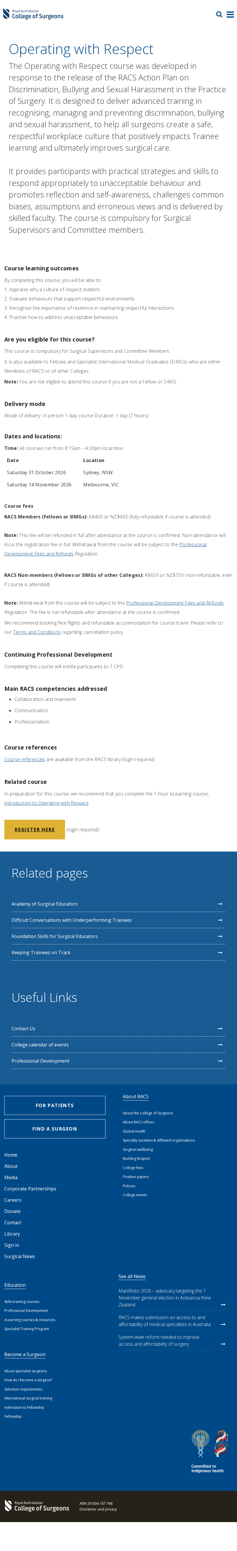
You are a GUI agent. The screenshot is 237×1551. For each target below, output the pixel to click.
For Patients (55, 1105)
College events (135, 1194)
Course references (24, 759)
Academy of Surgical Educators (45, 904)
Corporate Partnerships (30, 1189)
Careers (12, 1200)
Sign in (11, 1245)
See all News (132, 1276)
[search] (221, 14)
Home (10, 1155)
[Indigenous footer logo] (211, 1452)
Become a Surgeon (24, 1354)
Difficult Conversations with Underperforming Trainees (72, 920)
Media (11, 1177)
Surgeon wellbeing (138, 1149)
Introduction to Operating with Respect (46, 803)
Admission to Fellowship (24, 1407)
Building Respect (136, 1158)
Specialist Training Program (26, 1328)
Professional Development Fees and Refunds (175, 603)
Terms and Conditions (37, 632)
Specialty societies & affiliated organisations (159, 1140)
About (11, 1166)
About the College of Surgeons (148, 1113)
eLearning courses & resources (29, 1319)
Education (15, 1285)
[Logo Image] (33, 17)
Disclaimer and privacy (98, 1509)
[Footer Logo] (36, 1506)
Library (12, 1234)
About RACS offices (138, 1122)
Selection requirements (23, 1389)
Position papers (136, 1176)
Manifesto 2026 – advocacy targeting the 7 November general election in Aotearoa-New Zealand (164, 1298)
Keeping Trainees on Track (41, 952)
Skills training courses (21, 1301)
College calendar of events (40, 1045)
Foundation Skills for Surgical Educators (55, 936)
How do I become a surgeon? (28, 1380)
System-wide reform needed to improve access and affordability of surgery (158, 1340)
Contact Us (23, 1028)
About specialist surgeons (25, 1371)
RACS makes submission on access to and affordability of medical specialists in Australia (164, 1320)
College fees (133, 1167)
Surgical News (19, 1256)
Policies (129, 1185)
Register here (35, 829)
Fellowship (13, 1416)
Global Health (134, 1131)
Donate (12, 1211)
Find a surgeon (54, 1129)
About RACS (136, 1096)
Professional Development (40, 1061)
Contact (12, 1222)
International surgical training (28, 1398)
